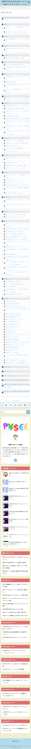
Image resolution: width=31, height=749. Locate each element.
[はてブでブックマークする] (15, 405)
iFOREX (6, 155)
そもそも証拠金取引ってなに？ (13, 321)
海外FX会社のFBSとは (11, 81)
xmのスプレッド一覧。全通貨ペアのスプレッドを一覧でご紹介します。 (17, 273)
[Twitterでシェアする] (6, 405)
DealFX (6, 55)
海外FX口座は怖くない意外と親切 (13, 314)
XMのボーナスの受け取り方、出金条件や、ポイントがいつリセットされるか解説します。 (17, 263)
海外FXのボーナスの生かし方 (12, 337)
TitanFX (6, 211)
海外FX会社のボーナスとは (12, 349)
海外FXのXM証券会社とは (12, 254)
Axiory (5, 24)
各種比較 (6, 279)
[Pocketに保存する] (25, 405)
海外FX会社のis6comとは (11, 180)
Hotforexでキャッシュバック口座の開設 (14, 140)
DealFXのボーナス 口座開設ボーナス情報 (15, 57)
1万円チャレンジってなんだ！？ (13, 329)
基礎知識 (6, 298)
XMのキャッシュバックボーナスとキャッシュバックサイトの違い (17, 225)
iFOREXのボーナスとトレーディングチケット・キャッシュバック (17, 159)
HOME (16, 741)
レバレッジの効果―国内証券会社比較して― (16, 284)
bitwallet (6, 45)
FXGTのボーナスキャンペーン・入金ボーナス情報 (17, 98)
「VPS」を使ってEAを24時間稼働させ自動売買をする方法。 (17, 356)
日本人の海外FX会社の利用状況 (13, 303)
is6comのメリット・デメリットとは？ (14, 182)
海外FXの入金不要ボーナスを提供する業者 (15, 380)
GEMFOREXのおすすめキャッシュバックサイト (16, 105)
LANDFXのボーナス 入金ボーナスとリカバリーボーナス (18, 206)
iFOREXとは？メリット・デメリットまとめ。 (16, 168)
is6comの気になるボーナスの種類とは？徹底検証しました (18, 189)
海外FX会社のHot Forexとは (12, 145)
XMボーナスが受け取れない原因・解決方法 (15, 234)
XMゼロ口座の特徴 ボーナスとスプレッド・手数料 (17, 228)
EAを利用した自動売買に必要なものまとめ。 (16, 64)
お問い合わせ (7, 367)
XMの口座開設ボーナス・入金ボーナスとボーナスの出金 (17, 243)
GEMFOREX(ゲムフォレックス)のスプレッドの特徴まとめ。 (17, 122)
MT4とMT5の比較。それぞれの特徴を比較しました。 (17, 362)
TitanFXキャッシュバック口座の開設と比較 (15, 214)
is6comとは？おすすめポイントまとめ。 (15, 192)
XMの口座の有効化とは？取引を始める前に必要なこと (17, 250)
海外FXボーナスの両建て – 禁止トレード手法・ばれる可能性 (17, 386)
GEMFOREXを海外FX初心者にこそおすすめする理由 (17, 118)
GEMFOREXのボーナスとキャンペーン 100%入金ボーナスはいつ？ (17, 112)
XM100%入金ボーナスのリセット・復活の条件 (16, 239)
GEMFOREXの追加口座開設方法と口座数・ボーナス (17, 108)
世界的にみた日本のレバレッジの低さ (14, 319)
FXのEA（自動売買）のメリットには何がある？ (16, 360)
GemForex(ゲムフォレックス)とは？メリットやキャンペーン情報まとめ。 (18, 132)
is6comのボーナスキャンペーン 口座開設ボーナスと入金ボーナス (17, 176)
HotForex (6, 138)
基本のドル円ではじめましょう (13, 326)
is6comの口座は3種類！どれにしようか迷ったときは (17, 185)
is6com (6, 172)
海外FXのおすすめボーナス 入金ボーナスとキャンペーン (15, 2)
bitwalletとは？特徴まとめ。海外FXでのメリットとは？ (17, 49)
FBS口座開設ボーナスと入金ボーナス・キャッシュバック (17, 78)
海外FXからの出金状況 (11, 301)
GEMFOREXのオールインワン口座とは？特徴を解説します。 (17, 127)
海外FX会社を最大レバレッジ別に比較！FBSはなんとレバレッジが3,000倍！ (18, 290)
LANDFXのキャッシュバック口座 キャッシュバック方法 (18, 201)
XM (5, 221)
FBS (5, 74)
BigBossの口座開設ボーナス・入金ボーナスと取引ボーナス (17, 40)
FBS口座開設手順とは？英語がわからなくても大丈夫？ (17, 85)
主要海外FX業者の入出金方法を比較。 (14, 294)
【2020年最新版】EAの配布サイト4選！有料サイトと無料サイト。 (17, 68)
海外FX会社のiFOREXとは (12, 162)
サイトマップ (7, 371)
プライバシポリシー (9, 375)
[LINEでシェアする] (20, 405)
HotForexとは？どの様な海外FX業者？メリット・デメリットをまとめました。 (17, 149)
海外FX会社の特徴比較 (11, 286)
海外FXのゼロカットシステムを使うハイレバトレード (18, 334)
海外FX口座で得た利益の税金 (12, 347)
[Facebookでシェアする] (11, 405)
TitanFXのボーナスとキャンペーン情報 (14, 216)
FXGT (5, 96)
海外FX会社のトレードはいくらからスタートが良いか (18, 342)
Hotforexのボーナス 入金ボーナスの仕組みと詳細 (17, 143)
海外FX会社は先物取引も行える (13, 316)
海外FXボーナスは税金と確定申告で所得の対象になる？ (17, 393)
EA (5, 62)
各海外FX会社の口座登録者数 (12, 339)
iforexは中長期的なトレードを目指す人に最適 (16, 165)
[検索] (28, 412)
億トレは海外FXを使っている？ (13, 324)
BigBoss (6, 36)
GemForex (7, 103)
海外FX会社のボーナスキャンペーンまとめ (15, 344)
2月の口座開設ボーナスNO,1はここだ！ (14, 281)
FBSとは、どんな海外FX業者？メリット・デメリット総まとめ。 (18, 91)
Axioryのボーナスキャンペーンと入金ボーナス (16, 32)
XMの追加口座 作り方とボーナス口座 (14, 231)
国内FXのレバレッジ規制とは (12, 352)
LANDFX (6, 197)
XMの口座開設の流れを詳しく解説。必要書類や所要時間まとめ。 (17, 258)
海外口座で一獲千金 (10, 331)
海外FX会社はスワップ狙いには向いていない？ (16, 306)
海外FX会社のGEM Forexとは (12, 116)
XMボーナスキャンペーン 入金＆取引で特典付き (14, 591)
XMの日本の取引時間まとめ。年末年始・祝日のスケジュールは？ (17, 268)
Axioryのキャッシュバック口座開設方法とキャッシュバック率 (17, 28)
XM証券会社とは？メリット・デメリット (15, 246)
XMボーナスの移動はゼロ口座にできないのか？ (16, 236)
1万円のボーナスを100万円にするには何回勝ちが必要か (18, 310)
